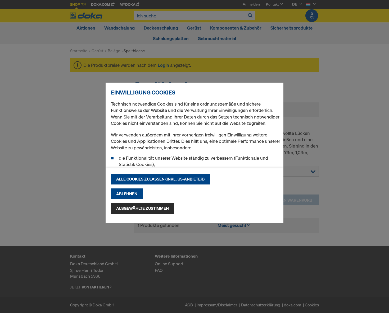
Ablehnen (126, 193)
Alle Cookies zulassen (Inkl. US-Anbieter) (160, 179)
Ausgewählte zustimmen (142, 208)
